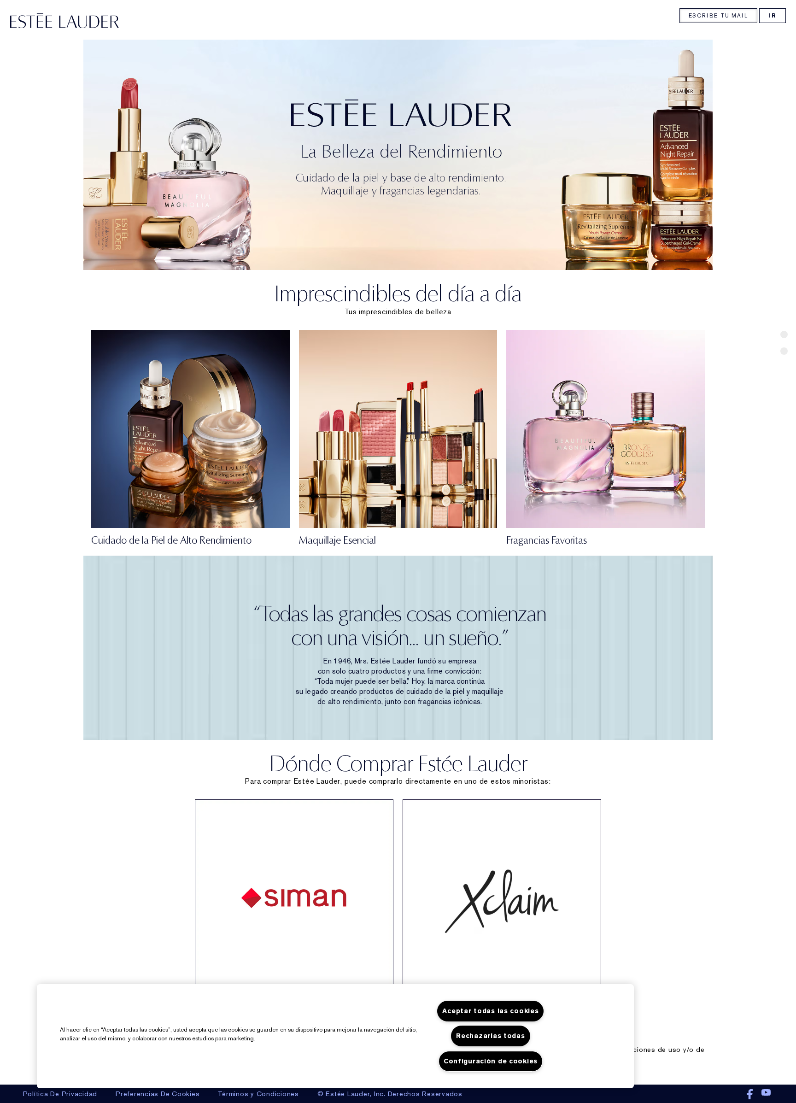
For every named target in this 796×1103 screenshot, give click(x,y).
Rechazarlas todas (490, 1036)
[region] (335, 1036)
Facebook (750, 1094)
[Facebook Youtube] (760, 1094)
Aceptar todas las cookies (490, 1011)
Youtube (766, 1094)
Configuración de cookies (491, 1061)
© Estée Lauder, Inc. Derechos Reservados (389, 1093)
